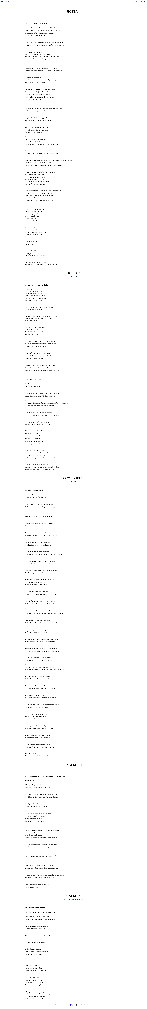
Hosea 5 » (78, 15)
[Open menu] (2, 2)
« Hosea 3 (68, 15)
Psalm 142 (73, 899)
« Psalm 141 (67, 899)
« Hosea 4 (68, 276)
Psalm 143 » (79, 899)
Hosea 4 (73, 15)
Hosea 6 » (78, 276)
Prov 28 (73, 482)
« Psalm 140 (67, 768)
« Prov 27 (68, 482)
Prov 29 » (78, 482)
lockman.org (72, 1004)
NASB (140, 2)
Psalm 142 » (79, 768)
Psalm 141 (73, 768)
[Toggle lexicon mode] (136, 2)
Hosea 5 (73, 276)
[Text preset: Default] (7, 2)
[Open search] (144, 2)
